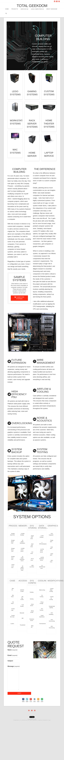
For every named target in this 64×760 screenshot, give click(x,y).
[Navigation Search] (6, 15)
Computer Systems (20, 297)
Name (12, 650)
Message (14, 666)
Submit (19, 693)
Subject (10, 661)
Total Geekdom (32, 6)
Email (12, 655)
